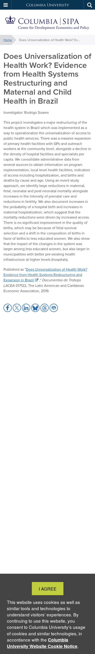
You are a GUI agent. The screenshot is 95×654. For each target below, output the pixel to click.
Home (7, 40)
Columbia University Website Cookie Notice (42, 643)
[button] (6, 5)
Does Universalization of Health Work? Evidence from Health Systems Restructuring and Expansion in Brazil (45, 274)
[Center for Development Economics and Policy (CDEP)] (47, 22)
